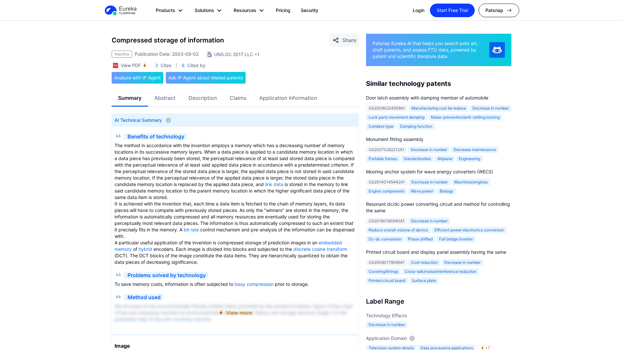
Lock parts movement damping (396, 117)
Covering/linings (383, 271)
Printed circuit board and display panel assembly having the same (436, 252)
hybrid (145, 249)
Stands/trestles (417, 158)
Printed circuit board (387, 280)
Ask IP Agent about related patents (205, 77)
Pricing (283, 10)
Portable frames (383, 158)
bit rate (191, 229)
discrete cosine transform (320, 249)
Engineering (469, 158)
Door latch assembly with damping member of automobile (427, 97)
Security (309, 10)
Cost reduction (424, 262)
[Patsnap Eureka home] (120, 10)
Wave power (422, 191)
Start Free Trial (452, 10)
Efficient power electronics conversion (469, 230)
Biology (446, 191)
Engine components (386, 191)
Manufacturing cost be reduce (438, 108)
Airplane (444, 158)
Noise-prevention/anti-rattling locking (465, 117)
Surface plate (424, 280)
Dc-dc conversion (385, 239)
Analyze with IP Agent (137, 77)
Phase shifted (420, 239)
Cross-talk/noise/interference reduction (440, 271)
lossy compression (254, 284)
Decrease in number (490, 108)
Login (418, 10)
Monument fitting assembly (394, 139)
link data (274, 184)
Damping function (416, 126)
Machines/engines (471, 182)
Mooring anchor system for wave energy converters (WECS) (429, 171)
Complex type (381, 126)
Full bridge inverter (456, 239)
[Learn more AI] (497, 50)
